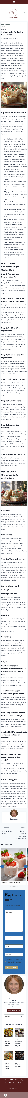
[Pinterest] (14, 2)
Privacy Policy (19, 1080)
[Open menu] (24, 12)
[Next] (26, 866)
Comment (9, 912)
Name (8, 938)
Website (8, 954)
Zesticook (5, 38)
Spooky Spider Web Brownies (18, 1064)
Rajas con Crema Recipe (7, 830)
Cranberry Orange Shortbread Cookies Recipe (21, 833)
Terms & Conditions (11, 1083)
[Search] (21, 1017)
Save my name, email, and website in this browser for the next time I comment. (14, 961)
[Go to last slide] (2, 866)
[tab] (10, 886)
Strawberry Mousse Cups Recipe (11, 882)
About (6, 1080)
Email (8, 946)
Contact (20, 1083)
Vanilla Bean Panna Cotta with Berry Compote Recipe (18, 1043)
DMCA (12, 1080)
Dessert (3, 29)
